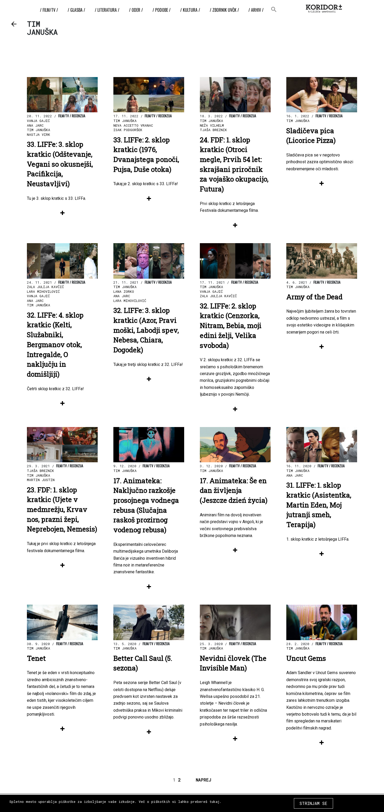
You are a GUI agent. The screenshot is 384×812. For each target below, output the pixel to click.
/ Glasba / (76, 10)
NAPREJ (203, 779)
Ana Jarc (35, 125)
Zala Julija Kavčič (45, 286)
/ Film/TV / (49, 10)
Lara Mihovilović (43, 291)
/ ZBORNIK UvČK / (224, 10)
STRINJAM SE (313, 803)
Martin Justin (41, 479)
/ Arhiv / (256, 10)
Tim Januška (38, 129)
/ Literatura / (107, 10)
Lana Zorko (123, 291)
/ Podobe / (162, 10)
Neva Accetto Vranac (133, 125)
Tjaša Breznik (213, 129)
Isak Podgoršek (127, 129)
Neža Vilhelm (212, 125)
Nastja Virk (38, 134)
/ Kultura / (190, 10)
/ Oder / (136, 10)
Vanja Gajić (38, 120)
